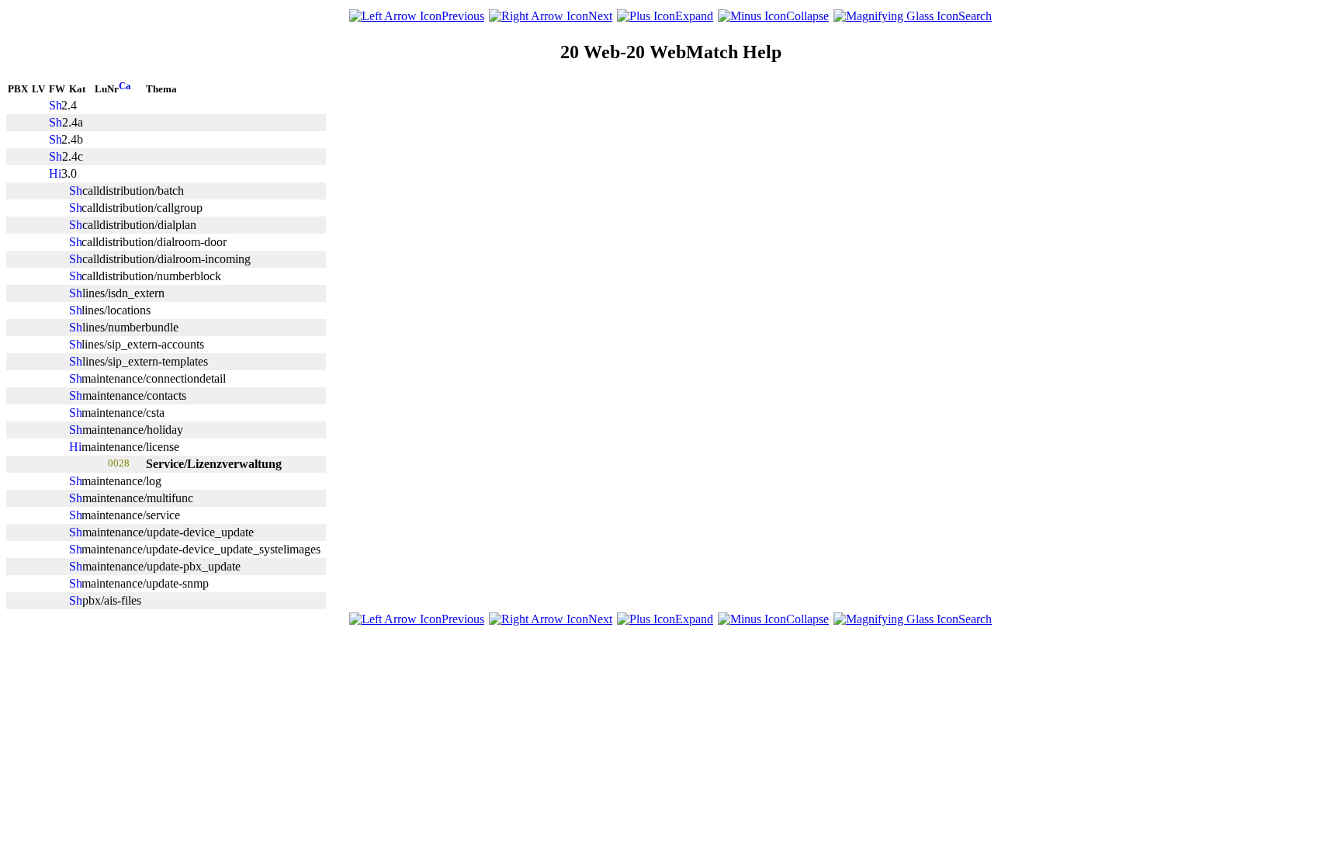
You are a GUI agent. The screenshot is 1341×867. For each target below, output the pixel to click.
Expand (694, 16)
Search (975, 16)
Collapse (807, 16)
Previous (463, 16)
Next (600, 16)
